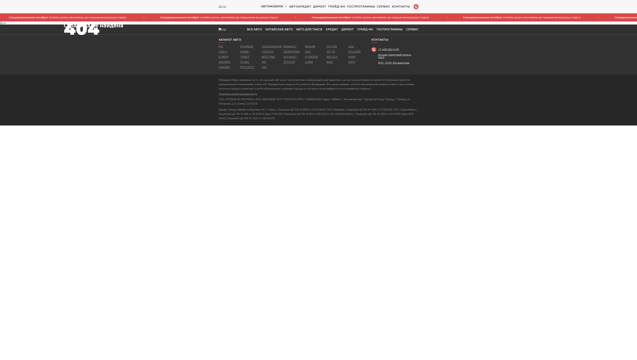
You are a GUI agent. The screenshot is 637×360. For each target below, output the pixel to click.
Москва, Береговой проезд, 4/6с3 (395, 56)
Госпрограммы (361, 6)
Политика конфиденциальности (238, 94)
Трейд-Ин (336, 6)
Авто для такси (309, 29)
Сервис (383, 6)
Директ (319, 6)
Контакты (401, 6)
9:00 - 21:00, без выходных (394, 62)
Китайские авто (279, 29)
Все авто (254, 29)
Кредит (332, 29)
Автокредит (300, 6)
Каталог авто (230, 39)
